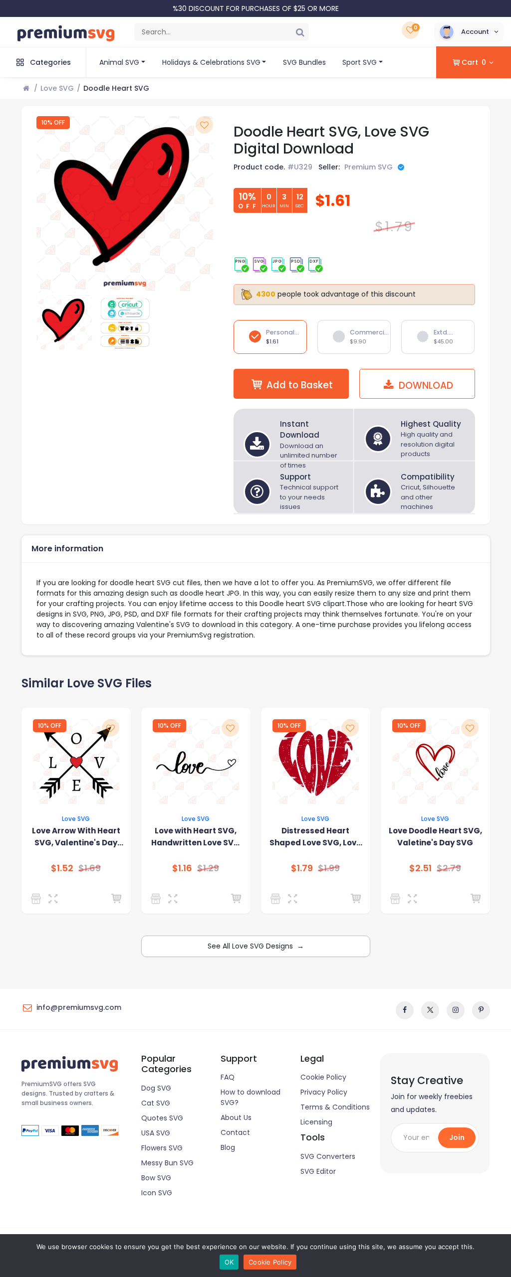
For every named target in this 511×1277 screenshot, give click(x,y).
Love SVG (57, 88)
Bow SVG (156, 1178)
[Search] (299, 31)
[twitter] (430, 1010)
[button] (469, 32)
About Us (236, 1117)
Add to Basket (299, 385)
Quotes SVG (162, 1118)
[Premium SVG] (37, 898)
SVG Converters (327, 1156)
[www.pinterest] (481, 1010)
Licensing (316, 1122)
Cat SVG (155, 1103)
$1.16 (182, 868)
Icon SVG (156, 1193)
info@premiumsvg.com (78, 1007)
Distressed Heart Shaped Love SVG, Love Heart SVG (315, 837)
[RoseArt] (277, 898)
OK (229, 1262)
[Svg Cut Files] (397, 898)
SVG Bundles (304, 62)
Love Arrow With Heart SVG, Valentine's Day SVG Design (76, 837)
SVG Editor (318, 1171)
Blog (228, 1147)
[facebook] (405, 1010)
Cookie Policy (323, 1077)
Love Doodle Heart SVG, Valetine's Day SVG (435, 836)
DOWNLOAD (424, 385)
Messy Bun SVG (167, 1163)
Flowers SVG (162, 1148)
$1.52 (62, 868)
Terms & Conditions (335, 1107)
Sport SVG (359, 62)
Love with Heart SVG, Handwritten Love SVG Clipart (195, 837)
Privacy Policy (323, 1092)
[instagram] (456, 1010)
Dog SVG (156, 1088)
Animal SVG (119, 62)
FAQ (228, 1077)
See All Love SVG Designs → (256, 946)
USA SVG (155, 1133)
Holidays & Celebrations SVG (211, 62)
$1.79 (302, 868)
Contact (235, 1132)
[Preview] (55, 898)
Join (457, 1137)
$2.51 (420, 868)
